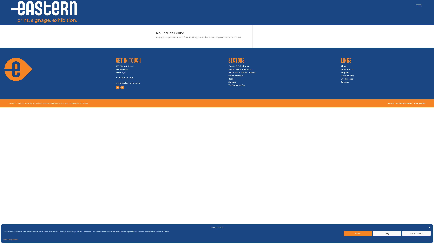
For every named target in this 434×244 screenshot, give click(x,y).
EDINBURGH (122, 69)
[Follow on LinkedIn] (117, 87)
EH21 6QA (121, 72)
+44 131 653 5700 (124, 77)
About (344, 66)
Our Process (347, 79)
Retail (231, 79)
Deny (387, 233)
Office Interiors (235, 75)
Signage (232, 82)
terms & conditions (395, 103)
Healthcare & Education (240, 69)
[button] (429, 227)
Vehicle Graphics (236, 85)
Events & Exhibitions (238, 66)
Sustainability (347, 75)
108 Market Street (125, 66)
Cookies (5, 239)
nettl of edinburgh (417, 105)
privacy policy (419, 103)
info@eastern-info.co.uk (128, 83)
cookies (408, 103)
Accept (357, 233)
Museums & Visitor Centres (242, 72)
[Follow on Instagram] (122, 87)
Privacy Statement (13, 239)
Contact (345, 82)
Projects (345, 72)
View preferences (416, 233)
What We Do (347, 69)
